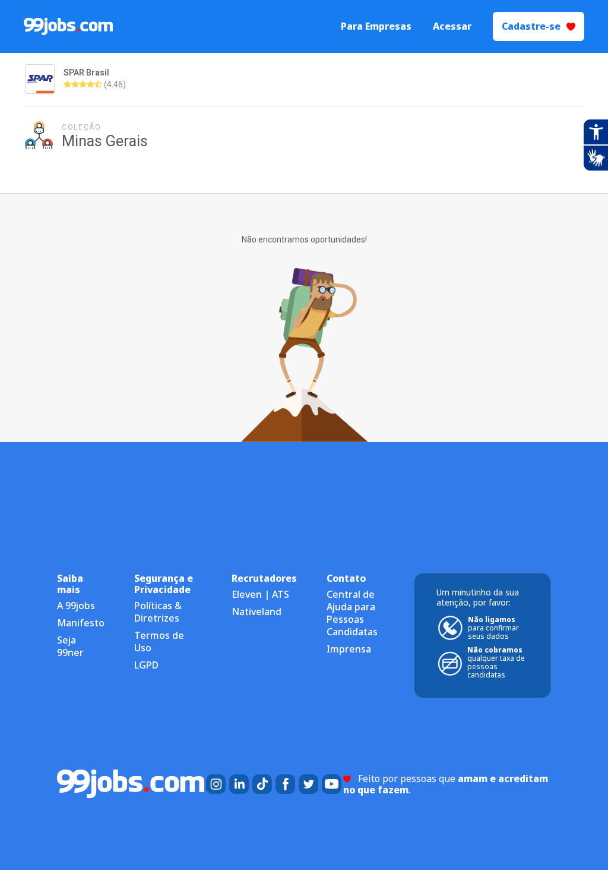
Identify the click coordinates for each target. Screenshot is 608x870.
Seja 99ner (70, 646)
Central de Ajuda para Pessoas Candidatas (352, 613)
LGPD (146, 665)
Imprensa (349, 648)
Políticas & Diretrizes (158, 612)
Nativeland (256, 611)
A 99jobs (76, 605)
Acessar (452, 26)
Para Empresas (376, 26)
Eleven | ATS (260, 594)
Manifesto (80, 622)
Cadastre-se (531, 26)
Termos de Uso (159, 641)
